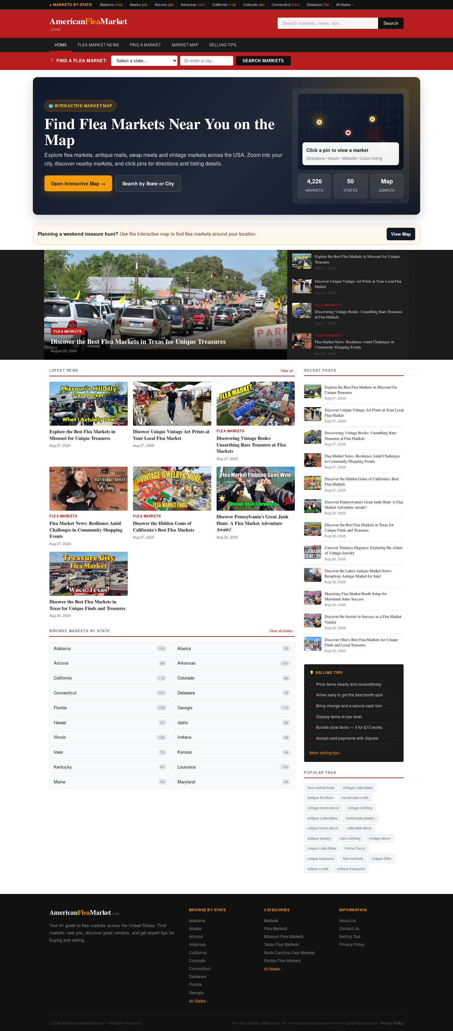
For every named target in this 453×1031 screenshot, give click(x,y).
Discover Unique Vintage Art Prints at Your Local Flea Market (171, 435)
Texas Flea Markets (281, 944)
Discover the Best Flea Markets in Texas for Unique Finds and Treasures (87, 605)
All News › (273, 968)
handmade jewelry (360, 817)
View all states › (282, 630)
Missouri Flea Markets (283, 936)
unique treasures (321, 858)
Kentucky (109, 767)
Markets (271, 920)
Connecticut (286, 4)
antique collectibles (322, 817)
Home (61, 44)
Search (390, 23)
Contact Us (349, 928)
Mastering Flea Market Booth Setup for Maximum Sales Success (356, 596)
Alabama (111, 4)
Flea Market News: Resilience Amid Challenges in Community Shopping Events (85, 529)
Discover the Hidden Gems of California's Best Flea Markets (163, 526)
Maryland (232, 781)
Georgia (232, 707)
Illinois (109, 737)
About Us (347, 920)
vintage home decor (323, 807)
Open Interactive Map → (78, 183)
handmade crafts (355, 797)
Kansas (232, 752)
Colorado (254, 4)
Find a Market (145, 44)
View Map (401, 234)
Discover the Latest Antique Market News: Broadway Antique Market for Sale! (358, 573)
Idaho (232, 722)
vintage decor (380, 838)
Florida (109, 707)
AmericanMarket (88, 23)
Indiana (232, 737)
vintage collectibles (358, 787)
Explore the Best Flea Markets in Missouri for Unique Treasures (82, 435)
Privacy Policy (351, 944)
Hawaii (109, 722)
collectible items (359, 827)
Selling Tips (222, 44)
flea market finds (321, 787)
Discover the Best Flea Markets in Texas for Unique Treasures (138, 341)
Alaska (139, 4)
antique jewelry (319, 838)
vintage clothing (360, 807)
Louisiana (232, 767)
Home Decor (355, 848)
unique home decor (322, 827)
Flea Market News (98, 44)
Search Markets (263, 60)
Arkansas (193, 4)
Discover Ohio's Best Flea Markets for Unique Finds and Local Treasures (361, 642)
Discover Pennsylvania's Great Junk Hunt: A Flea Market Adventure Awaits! (253, 523)
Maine (109, 781)
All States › (344, 4)
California (224, 4)
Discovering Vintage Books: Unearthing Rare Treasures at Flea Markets (251, 444)
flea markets (353, 858)
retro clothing (350, 838)
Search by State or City (148, 183)
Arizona (164, 4)
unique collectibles (322, 848)
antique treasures (351, 868)
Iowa (109, 752)
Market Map (185, 44)
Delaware (318, 4)
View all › (288, 370)
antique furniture (320, 797)
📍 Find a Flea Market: (78, 60)
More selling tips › (325, 752)
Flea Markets (68, 331)
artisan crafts (318, 868)
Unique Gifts (381, 858)
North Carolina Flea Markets (289, 952)
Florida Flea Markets (282, 960)
